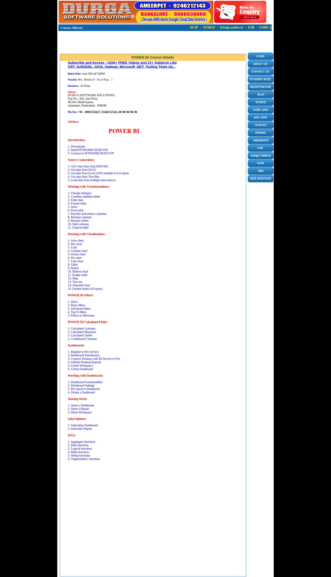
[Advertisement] (152, 43)
